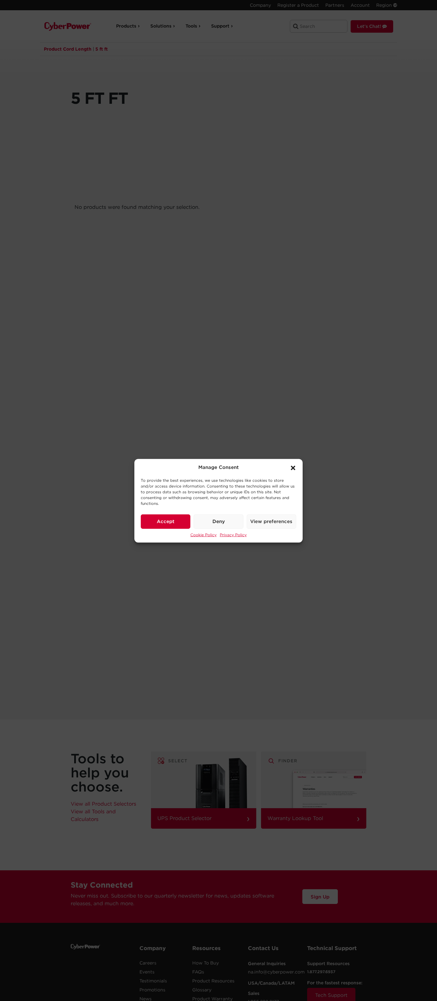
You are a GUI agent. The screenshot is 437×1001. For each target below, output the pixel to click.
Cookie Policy (203, 534)
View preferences (271, 521)
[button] (293, 467)
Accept (165, 521)
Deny (218, 521)
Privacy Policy (233, 534)
